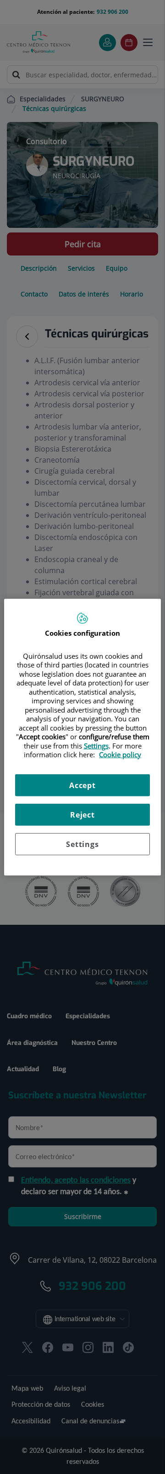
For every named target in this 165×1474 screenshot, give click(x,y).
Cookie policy (120, 754)
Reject (82, 814)
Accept (82, 785)
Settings (82, 844)
